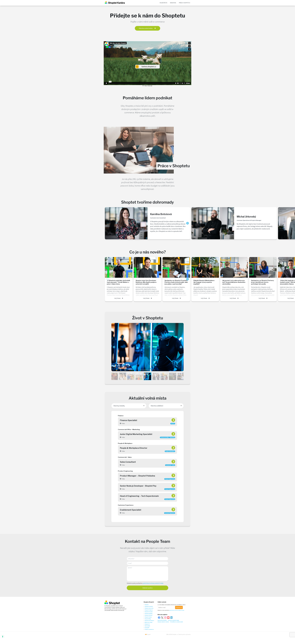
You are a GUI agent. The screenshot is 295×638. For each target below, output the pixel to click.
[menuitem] (114, 376)
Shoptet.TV (147, 624)
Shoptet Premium (149, 606)
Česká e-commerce (149, 629)
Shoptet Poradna (149, 611)
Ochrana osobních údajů (173, 620)
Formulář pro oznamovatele (176, 622)
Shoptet (146, 604)
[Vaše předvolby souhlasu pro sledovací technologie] (2, 636)
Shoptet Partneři (148, 615)
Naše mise (173, 3)
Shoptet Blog (148, 618)
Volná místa (163, 3)
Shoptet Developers (149, 620)
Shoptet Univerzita (149, 608)
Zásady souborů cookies (163, 622)
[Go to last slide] (114, 347)
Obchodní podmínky (162, 620)
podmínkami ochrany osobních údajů (153, 583)
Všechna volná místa (145, 28)
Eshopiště (147, 627)
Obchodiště (147, 626)
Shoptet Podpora (149, 610)
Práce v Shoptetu (184, 3)
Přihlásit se (179, 607)
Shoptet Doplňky (148, 613)
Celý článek (117, 298)
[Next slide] (187, 223)
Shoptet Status (148, 617)
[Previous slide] (107, 223)
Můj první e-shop (148, 622)
